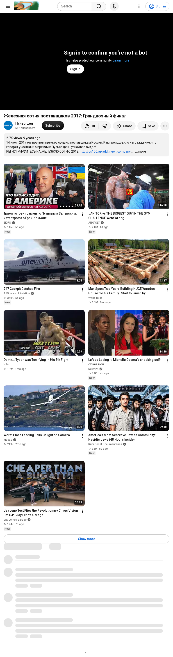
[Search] (99, 6)
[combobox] (76, 6)
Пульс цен (24, 123)
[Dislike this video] (104, 125)
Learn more (121, 60)
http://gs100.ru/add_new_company (105, 151)
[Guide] (8, 6)
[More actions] (164, 125)
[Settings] (139, 6)
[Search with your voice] (114, 6)
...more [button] (140, 151)
